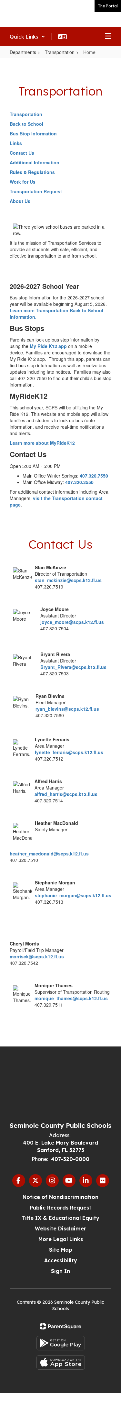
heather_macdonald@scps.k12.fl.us (49, 853)
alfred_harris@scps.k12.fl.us (66, 794)
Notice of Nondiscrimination (60, 1197)
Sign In (60, 1271)
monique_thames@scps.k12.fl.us (71, 998)
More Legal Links (60, 1239)
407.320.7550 (94, 475)
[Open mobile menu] (108, 36)
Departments (23, 52)
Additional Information (34, 162)
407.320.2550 (79, 482)
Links (16, 143)
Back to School (26, 124)
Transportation (60, 52)
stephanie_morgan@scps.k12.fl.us (73, 895)
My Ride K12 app (48, 346)
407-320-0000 (70, 1159)
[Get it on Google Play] (60, 1343)
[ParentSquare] (60, 1326)
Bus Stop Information (33, 133)
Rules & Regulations (32, 172)
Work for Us (22, 181)
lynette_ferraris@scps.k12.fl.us (69, 752)
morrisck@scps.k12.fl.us (37, 956)
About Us (20, 201)
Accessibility (60, 1260)
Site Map (60, 1250)
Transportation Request (36, 191)
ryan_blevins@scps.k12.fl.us (67, 709)
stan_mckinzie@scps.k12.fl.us (68, 580)
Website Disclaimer (60, 1228)
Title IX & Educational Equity (60, 1218)
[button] (27, 36)
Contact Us (22, 153)
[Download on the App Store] (60, 1362)
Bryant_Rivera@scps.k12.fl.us (73, 667)
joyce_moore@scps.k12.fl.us (72, 622)
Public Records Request (60, 1207)
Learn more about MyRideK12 (42, 443)
